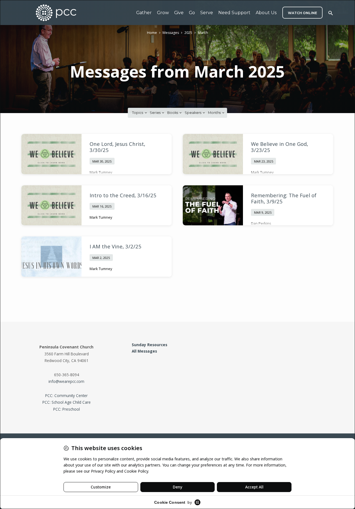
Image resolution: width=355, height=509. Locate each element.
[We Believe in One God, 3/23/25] (213, 154)
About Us (266, 12)
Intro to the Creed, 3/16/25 (123, 195)
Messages (171, 32)
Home (152, 32)
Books (173, 113)
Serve (206, 12)
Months (215, 113)
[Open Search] (331, 13)
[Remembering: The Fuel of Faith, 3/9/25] (213, 205)
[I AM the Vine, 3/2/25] (51, 256)
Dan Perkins (261, 223)
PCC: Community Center (66, 395)
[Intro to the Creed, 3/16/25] (51, 205)
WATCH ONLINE (302, 13)
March (203, 32)
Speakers (193, 113)
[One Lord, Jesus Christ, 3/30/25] (51, 154)
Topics (138, 113)
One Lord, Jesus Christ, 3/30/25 (117, 146)
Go (192, 12)
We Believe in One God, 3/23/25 (279, 146)
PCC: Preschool (66, 409)
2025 (188, 32)
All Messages (144, 351)
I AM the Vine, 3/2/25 (115, 246)
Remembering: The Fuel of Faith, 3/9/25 (283, 198)
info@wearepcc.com (66, 381)
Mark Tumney (101, 172)
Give (179, 12)
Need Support (234, 12)
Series (155, 113)
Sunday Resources (149, 344)
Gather (144, 12)
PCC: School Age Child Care (66, 402)
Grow (163, 12)
